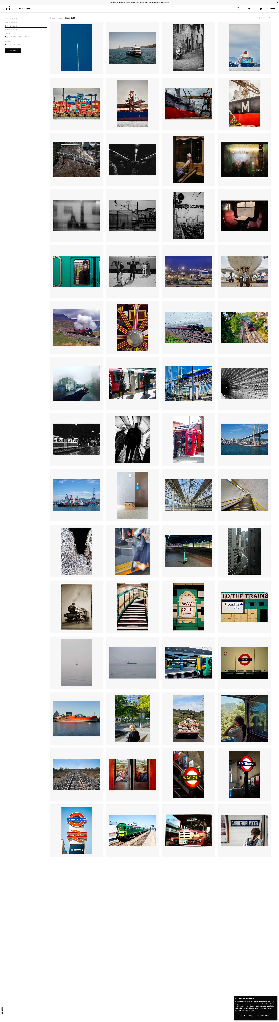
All (6, 37)
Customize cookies (264, 1016)
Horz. (27, 37)
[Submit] (238, 8)
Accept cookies (246, 1016)
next (271, 17)
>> (267, 17)
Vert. (20, 37)
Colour (13, 45)
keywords (11, 22)
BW (19, 45)
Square (13, 37)
